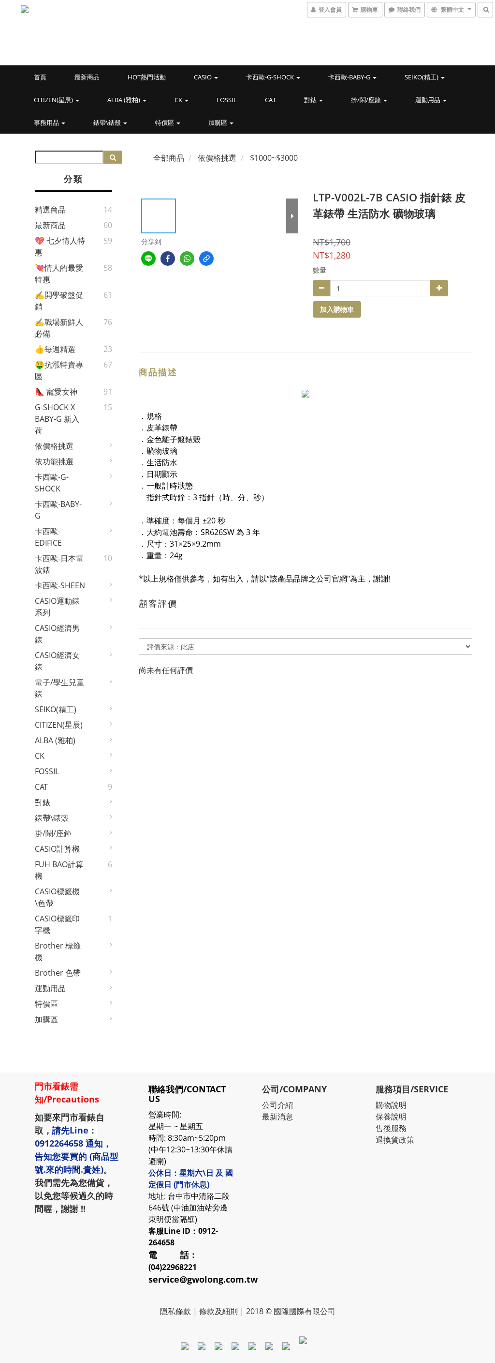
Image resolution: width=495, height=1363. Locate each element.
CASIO (203, 77)
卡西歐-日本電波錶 (59, 564)
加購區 (218, 122)
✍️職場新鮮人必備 (59, 328)
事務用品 (47, 122)
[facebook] (167, 258)
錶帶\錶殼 (107, 122)
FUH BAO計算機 (59, 870)
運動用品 (428, 99)
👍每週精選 (55, 349)
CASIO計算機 (57, 848)
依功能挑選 (54, 461)
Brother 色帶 (58, 972)
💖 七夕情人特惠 (60, 246)
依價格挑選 (54, 446)
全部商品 (168, 158)
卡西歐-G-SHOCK (270, 77)
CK (179, 99)
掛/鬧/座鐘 (366, 99)
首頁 (40, 77)
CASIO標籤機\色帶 (57, 897)
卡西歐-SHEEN (60, 585)
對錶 (311, 99)
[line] (148, 258)
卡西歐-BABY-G (350, 77)
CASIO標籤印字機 (57, 924)
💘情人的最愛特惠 (59, 273)
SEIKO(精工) (422, 77)
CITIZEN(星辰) (54, 99)
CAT (270, 99)
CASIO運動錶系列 (57, 607)
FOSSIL (227, 99)
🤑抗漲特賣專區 (59, 370)
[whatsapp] (187, 258)
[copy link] (206, 258)
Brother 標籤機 (58, 951)
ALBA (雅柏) (124, 99)
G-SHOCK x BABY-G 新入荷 (57, 419)
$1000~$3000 (274, 158)
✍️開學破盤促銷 (59, 301)
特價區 (165, 122)
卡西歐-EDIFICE (48, 537)
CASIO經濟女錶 (57, 661)
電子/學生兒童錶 (59, 688)
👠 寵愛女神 (56, 391)
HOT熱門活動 (147, 77)
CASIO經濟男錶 (57, 634)
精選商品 (50, 209)
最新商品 (87, 77)
